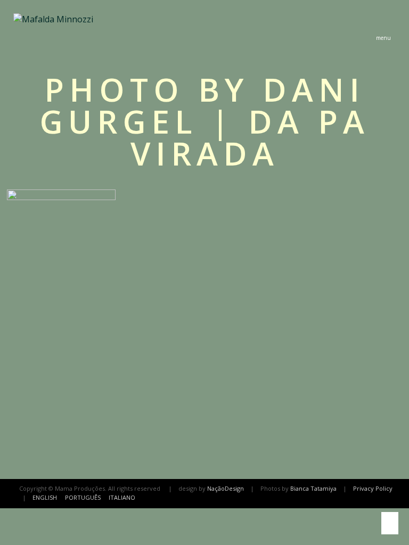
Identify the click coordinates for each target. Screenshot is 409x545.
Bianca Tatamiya (313, 488)
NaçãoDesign (225, 488)
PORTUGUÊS (83, 497)
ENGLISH (44, 497)
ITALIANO (122, 497)
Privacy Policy (372, 488)
